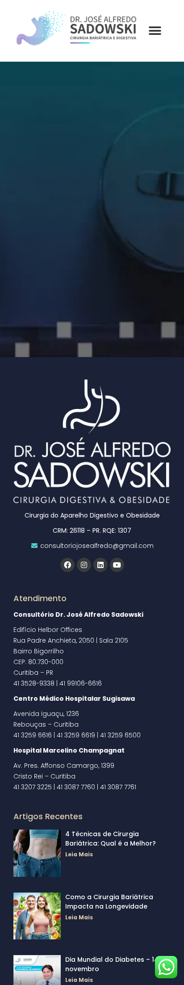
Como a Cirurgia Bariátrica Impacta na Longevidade (109, 901)
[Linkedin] (100, 565)
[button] (155, 31)
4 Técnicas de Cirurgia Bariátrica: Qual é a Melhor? (110, 838)
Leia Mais (79, 854)
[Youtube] (117, 565)
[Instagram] (84, 565)
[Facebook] (67, 565)
